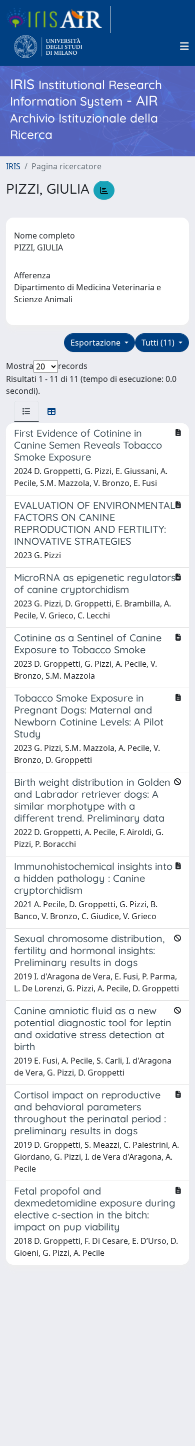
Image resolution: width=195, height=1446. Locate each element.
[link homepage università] (48, 46)
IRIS (13, 166)
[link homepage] (58, 19)
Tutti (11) (159, 342)
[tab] (26, 411)
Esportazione (96, 342)
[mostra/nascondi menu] (184, 46)
